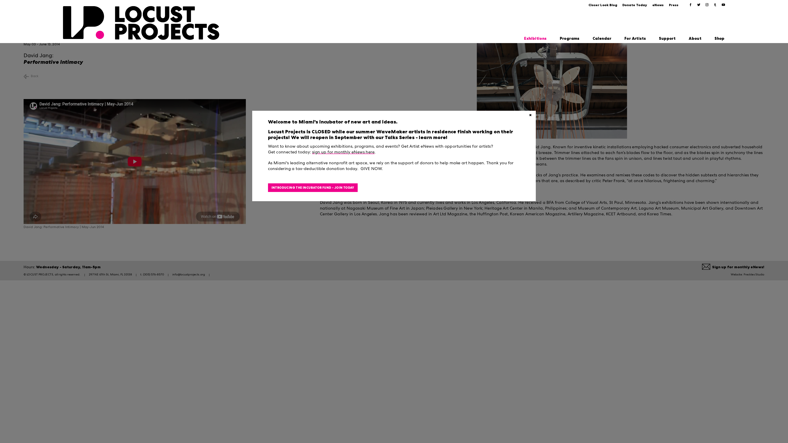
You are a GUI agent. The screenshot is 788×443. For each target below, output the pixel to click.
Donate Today (634, 5)
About (695, 38)
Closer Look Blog (603, 5)
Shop (720, 38)
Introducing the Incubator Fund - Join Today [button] (312, 188)
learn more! (433, 137)
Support (667, 38)
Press (674, 5)
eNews (658, 5)
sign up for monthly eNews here (343, 153)
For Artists (635, 38)
